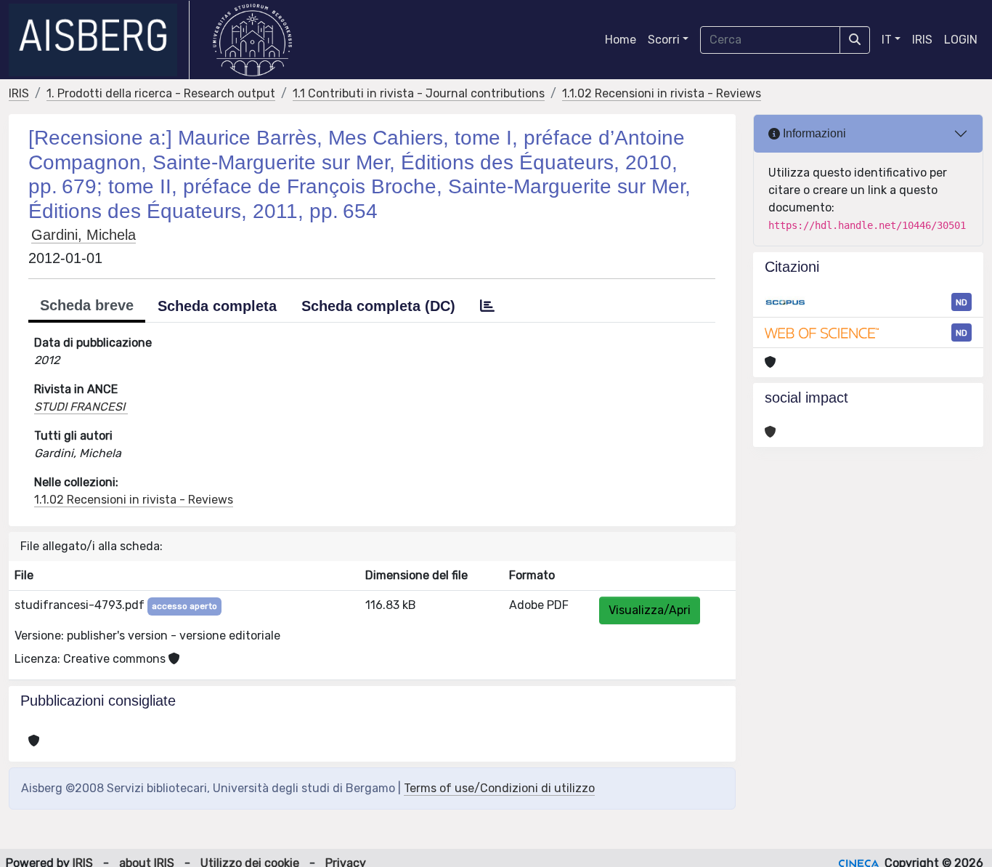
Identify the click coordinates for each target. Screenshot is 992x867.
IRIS (922, 40)
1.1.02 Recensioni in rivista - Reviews (661, 93)
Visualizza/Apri (650, 610)
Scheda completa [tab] (217, 306)
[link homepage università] (252, 40)
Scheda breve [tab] (87, 305)
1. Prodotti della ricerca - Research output (160, 93)
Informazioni (813, 133)
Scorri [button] (664, 40)
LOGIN (960, 40)
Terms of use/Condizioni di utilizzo (499, 788)
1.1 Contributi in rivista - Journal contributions (419, 93)
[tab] (487, 306)
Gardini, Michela (83, 235)
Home (620, 40)
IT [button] (887, 40)
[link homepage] (99, 40)
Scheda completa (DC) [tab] (378, 306)
